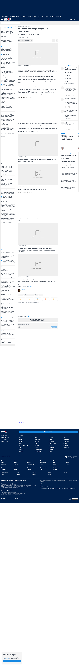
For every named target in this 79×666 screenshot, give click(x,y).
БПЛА (36, 294)
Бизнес (20, 439)
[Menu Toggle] (1, 19)
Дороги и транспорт (23, 445)
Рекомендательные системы (45, 486)
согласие (7, 658)
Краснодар (21, 294)
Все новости (8, 27)
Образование (38, 451)
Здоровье (21, 451)
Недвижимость (4, 16)
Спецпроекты (66, 447)
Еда (20, 447)
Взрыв (41, 294)
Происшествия (52, 443)
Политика (51, 441)
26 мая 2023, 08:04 (21, 37)
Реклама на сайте (5, 437)
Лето (36, 443)
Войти (22, 327)
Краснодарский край (29, 294)
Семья (50, 451)
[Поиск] (71, 19)
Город (20, 443)
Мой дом (37, 445)
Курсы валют (41, 16)
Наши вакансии (4, 441)
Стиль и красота (66, 439)
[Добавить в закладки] (53, 40)
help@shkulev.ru (9, 490)
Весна (20, 441)
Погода (17, 16)
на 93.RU (30, 286)
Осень (50, 439)
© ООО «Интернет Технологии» (21, 498)
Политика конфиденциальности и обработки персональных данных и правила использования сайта (58, 488)
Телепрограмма (23, 16)
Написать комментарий (26, 40)
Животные (21, 449)
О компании (4, 439)
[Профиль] (77, 19)
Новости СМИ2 (21, 422)
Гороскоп (34, 16)
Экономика (65, 445)
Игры (53, 16)
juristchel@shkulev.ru (29, 489)
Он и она (51, 437)
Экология (65, 443)
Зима (36, 437)
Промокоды (58, 16)
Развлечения (52, 447)
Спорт (64, 437)
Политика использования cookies (46, 484)
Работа (50, 445)
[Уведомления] (74, 19)
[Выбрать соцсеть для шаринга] (57, 40)
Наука (36, 447)
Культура (37, 441)
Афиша (29, 16)
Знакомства (12, 16)
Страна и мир (66, 441)
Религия (51, 449)
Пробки (46, 16)
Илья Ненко (24, 289)
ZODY (50, 16)
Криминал (37, 439)
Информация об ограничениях (45, 483)
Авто (20, 437)
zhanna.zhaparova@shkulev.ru (6, 494)
